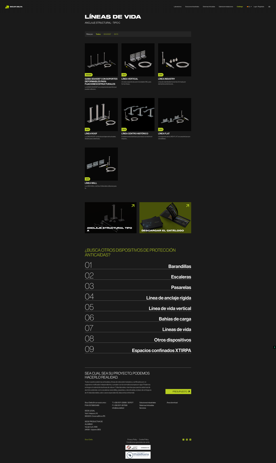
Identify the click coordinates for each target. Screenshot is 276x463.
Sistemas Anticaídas (209, 7)
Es (249, 7)
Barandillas (179, 266)
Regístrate (261, 7)
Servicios (142, 408)
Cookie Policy (144, 439)
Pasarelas (181, 287)
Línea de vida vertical (170, 308)
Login (255, 7)
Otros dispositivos (172, 340)
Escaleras (181, 277)
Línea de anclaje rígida (168, 298)
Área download (172, 402)
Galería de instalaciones (226, 7)
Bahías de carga (175, 319)
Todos (98, 34)
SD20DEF (107, 34)
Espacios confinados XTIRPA (161, 350)
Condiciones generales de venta (137, 442)
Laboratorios (177, 7)
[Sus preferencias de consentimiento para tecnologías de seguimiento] (274, 347)
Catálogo (240, 7)
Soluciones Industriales (192, 7)
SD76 (116, 34)
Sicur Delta (89, 439)
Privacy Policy (132, 439)
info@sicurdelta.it (118, 408)
